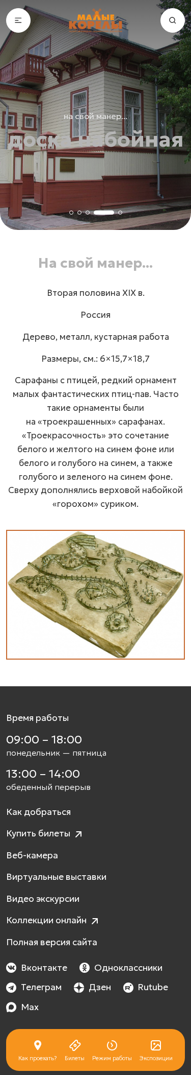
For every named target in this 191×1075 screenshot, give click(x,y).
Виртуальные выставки (56, 876)
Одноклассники (128, 967)
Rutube (153, 987)
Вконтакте (44, 967)
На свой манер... (95, 116)
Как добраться (38, 811)
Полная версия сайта (51, 942)
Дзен (100, 987)
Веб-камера (32, 855)
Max (30, 1007)
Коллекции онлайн (47, 920)
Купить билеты (39, 833)
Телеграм (41, 987)
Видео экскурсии (42, 898)
